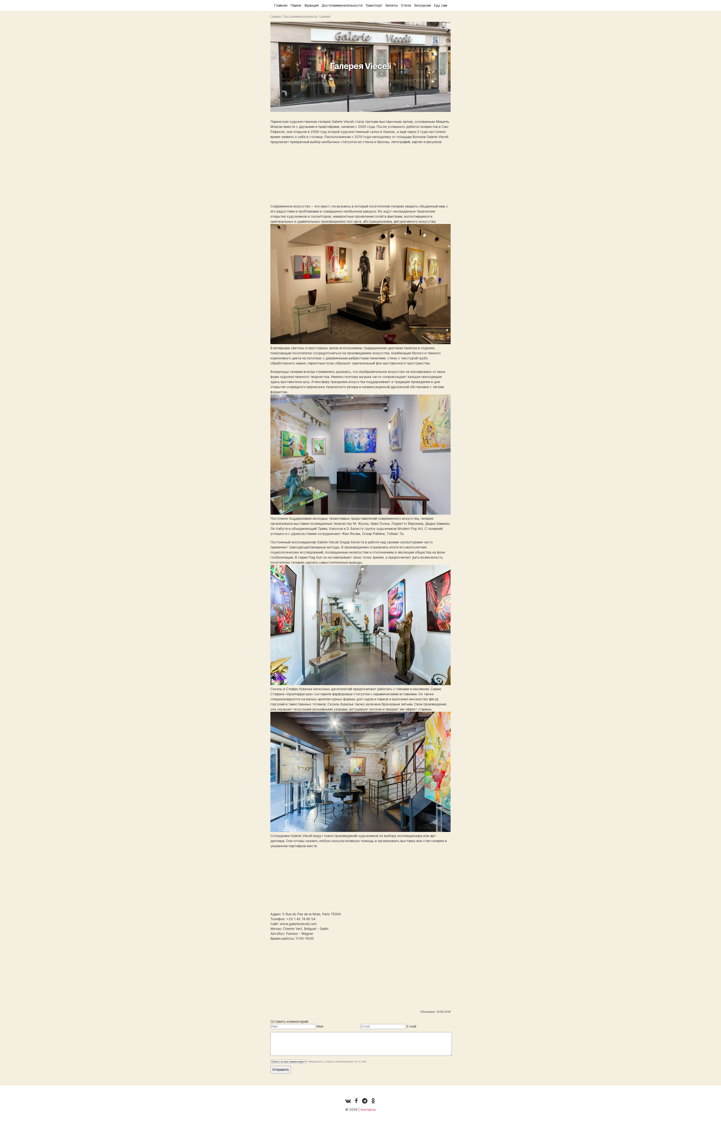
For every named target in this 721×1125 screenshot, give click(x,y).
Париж (295, 5)
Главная (280, 5)
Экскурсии (422, 5)
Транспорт (373, 5)
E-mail (411, 1026)
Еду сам (440, 5)
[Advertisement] (360, 174)
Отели (406, 5)
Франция (311, 5)
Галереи (324, 16)
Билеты (391, 5)
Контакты (368, 1109)
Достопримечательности (342, 5)
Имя (319, 1026)
